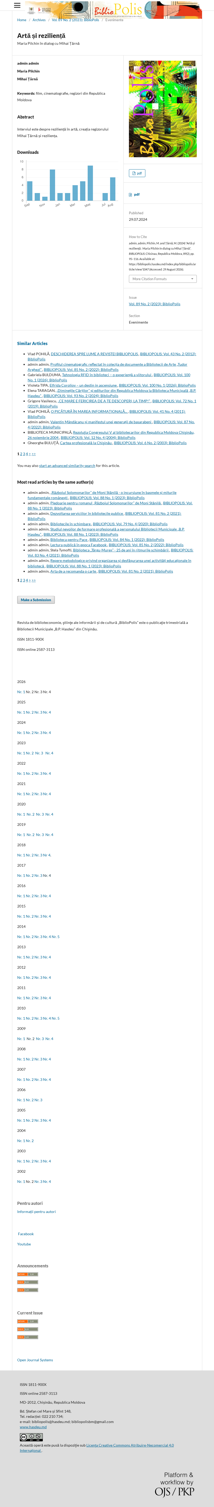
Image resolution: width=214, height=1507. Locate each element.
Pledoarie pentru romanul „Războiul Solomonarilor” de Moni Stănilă (106, 503)
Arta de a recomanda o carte (73, 571)
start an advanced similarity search (67, 465)
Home (21, 20)
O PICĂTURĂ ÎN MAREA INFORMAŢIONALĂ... (89, 411)
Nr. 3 (38, 712)
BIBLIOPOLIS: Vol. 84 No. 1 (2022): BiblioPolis (127, 539)
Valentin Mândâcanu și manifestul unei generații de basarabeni (101, 422)
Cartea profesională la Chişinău (86, 443)
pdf (139, 173)
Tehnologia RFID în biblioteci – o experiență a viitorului (107, 374)
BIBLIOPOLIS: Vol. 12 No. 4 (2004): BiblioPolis (98, 437)
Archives (39, 20)
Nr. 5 (56, 936)
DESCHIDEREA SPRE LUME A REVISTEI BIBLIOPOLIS (95, 354)
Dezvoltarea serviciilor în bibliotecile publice (87, 513)
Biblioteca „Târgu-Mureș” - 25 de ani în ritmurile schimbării (121, 550)
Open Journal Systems (35, 1360)
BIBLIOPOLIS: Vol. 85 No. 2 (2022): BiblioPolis (81, 369)
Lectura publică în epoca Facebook (78, 545)
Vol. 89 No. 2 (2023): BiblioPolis (75, 20)
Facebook (25, 1234)
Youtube (24, 1244)
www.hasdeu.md (33, 1427)
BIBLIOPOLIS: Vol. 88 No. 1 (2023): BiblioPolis (107, 497)
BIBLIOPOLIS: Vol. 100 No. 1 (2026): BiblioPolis (157, 385)
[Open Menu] (17, 5)
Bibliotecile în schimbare (70, 524)
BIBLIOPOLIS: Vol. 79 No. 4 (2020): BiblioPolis (130, 524)
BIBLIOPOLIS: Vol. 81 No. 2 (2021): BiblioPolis (135, 571)
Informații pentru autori (36, 1211)
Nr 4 (46, 855)
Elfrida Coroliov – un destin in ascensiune (83, 385)
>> (34, 453)
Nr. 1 (21, 692)
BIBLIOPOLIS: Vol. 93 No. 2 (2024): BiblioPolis (81, 395)
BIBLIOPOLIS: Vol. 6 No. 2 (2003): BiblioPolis (150, 443)
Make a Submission (36, 600)
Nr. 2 (30, 712)
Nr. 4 (47, 712)
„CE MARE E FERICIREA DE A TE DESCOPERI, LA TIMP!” (104, 401)
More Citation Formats (150, 279)
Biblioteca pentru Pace (69, 539)
